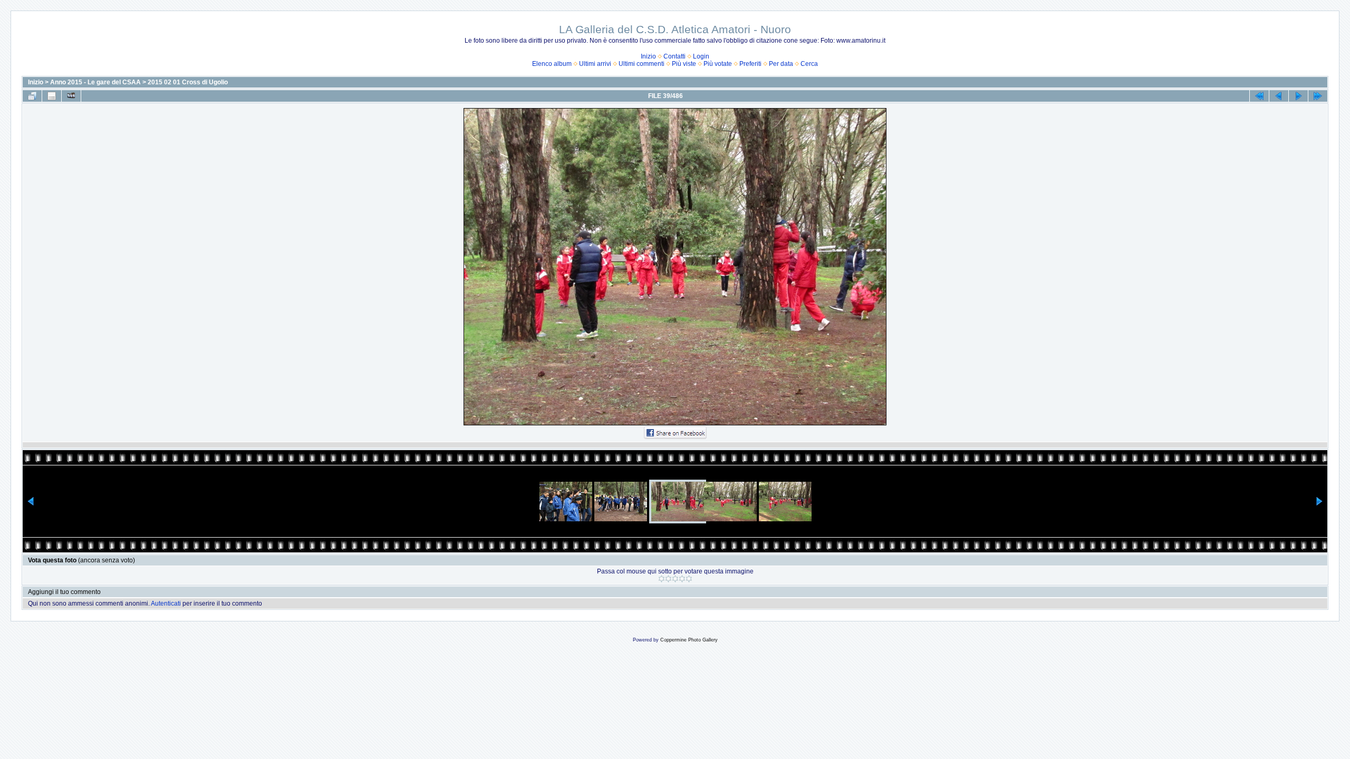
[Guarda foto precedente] (1278, 96)
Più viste (684, 63)
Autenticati (166, 603)
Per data (781, 63)
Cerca (809, 63)
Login (701, 56)
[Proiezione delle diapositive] (71, 96)
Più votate (717, 63)
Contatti (674, 56)
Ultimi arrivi (595, 63)
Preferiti (750, 63)
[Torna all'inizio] (1259, 96)
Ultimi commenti (641, 63)
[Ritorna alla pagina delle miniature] (32, 96)
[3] (675, 578)
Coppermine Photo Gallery (689, 640)
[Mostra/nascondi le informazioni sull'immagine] (51, 96)
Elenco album (552, 63)
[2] (668, 578)
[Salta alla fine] (1317, 96)
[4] (682, 578)
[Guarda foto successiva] (1298, 96)
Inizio (648, 56)
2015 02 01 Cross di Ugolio (188, 82)
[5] (689, 578)
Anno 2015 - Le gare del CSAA (95, 82)
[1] (661, 578)
